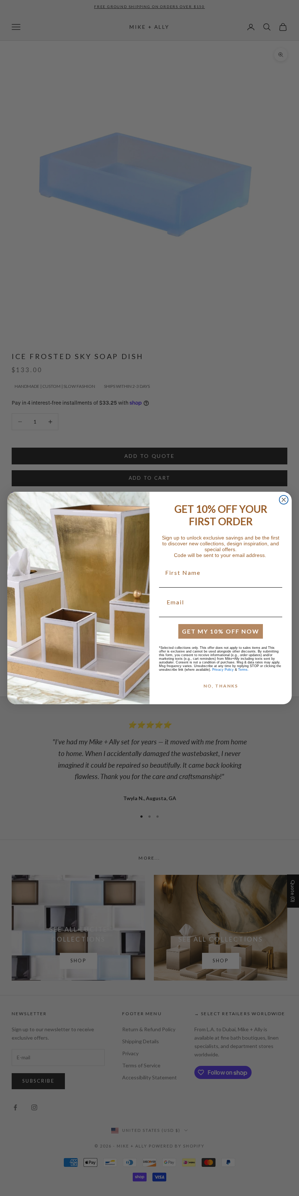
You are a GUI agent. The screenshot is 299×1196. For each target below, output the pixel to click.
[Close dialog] (283, 499)
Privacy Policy (223, 669)
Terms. (243, 669)
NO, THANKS (220, 686)
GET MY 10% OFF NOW (220, 631)
